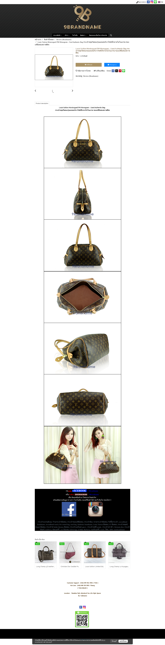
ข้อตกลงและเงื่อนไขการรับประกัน (98, 35)
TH (161, 2)
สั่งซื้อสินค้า (89, 64)
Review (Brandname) (90, 76)
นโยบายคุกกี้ (49, 642)
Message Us (113, 64)
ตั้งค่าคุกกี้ (114, 641)
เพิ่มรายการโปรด (84, 71)
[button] (111, 35)
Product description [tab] (42, 103)
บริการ (67, 35)
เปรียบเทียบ (100, 71)
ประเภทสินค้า (57, 35)
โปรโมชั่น (75, 35)
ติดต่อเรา (82, 35)
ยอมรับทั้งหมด (123, 641)
